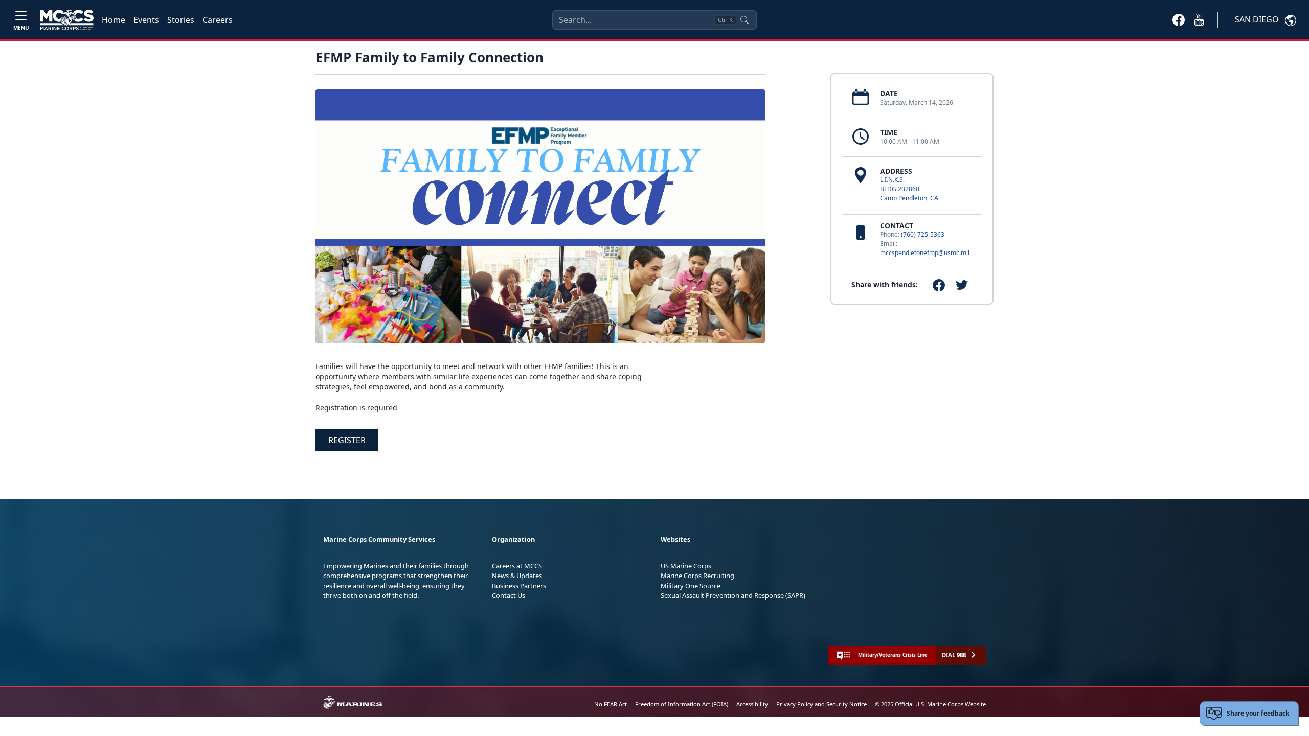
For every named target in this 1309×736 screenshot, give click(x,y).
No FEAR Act (610, 704)
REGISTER (347, 440)
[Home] (67, 20)
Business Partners (519, 585)
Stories (180, 20)
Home (113, 20)
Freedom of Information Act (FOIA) (681, 704)
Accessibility (752, 704)
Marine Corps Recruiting (697, 575)
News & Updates (517, 575)
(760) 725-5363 (922, 234)
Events (146, 20)
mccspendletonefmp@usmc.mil (924, 252)
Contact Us (508, 595)
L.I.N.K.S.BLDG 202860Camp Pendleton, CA (909, 188)
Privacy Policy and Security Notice (821, 704)
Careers (217, 20)
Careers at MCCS (517, 565)
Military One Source (690, 585)
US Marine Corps (686, 565)
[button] (1178, 19)
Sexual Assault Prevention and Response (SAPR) (733, 595)
